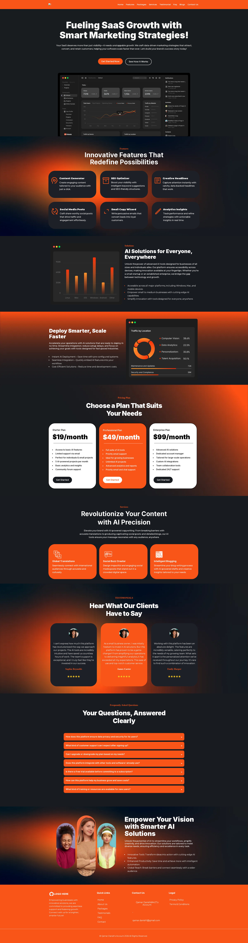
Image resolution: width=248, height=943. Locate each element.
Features (130, 4)
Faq (175, 4)
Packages (141, 4)
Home (120, 4)
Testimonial (165, 4)
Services (153, 4)
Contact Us (193, 4)
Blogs (182, 4)
